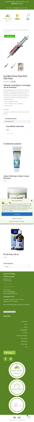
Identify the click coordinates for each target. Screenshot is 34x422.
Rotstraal (5, 113)
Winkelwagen (24, 341)
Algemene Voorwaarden (13, 221)
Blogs (10, 7)
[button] (31, 200)
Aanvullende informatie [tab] (10, 118)
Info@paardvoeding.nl (8, 286)
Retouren (25, 332)
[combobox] (17, 266)
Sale (7, 7)
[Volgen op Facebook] (5, 359)
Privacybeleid (21, 221)
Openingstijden (23, 330)
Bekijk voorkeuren (17, 218)
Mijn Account (24, 344)
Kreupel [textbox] (16, 266)
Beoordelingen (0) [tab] (9, 121)
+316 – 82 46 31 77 (7, 283)
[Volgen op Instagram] (11, 359)
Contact (26, 7)
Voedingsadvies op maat (18, 7)
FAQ (26, 346)
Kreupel (17, 30)
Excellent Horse (10, 133)
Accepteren (17, 214)
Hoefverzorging (21, 112)
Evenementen (24, 321)
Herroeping (8, 353)
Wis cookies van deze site (9, 311)
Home (4, 30)
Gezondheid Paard (11, 30)
